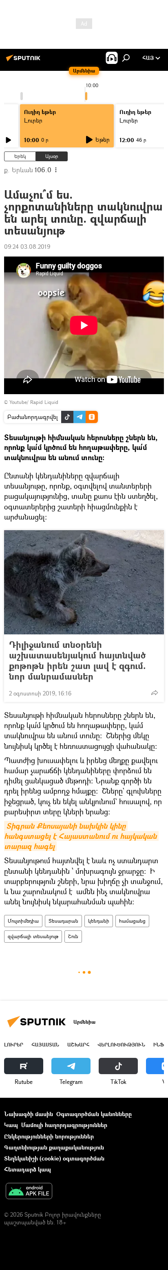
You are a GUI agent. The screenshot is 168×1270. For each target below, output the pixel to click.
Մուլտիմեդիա (23, 920)
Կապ (11, 1125)
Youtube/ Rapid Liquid (33, 402)
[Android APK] (29, 1192)
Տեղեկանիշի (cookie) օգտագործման (54, 1158)
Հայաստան (45, 1044)
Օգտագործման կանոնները (94, 1114)
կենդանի (98, 920)
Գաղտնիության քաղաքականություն (54, 1147)
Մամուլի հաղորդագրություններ (64, 1125)
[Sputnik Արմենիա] (24, 61)
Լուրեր (13, 1044)
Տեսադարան (63, 920)
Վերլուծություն (121, 1044)
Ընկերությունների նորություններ (49, 1136)
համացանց (132, 920)
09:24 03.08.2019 (27, 246)
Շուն (73, 936)
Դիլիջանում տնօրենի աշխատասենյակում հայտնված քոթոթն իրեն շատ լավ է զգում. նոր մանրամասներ (77, 660)
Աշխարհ (78, 1044)
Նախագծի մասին (28, 1114)
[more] (154, 692)
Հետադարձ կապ (27, 1169)
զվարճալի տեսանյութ (33, 936)
